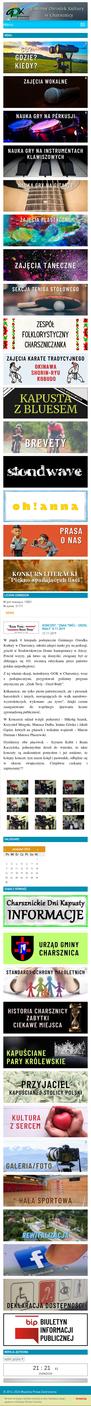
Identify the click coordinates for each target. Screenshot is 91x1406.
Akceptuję (81, 1398)
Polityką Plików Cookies (28, 1402)
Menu (8, 24)
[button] (86, 43)
